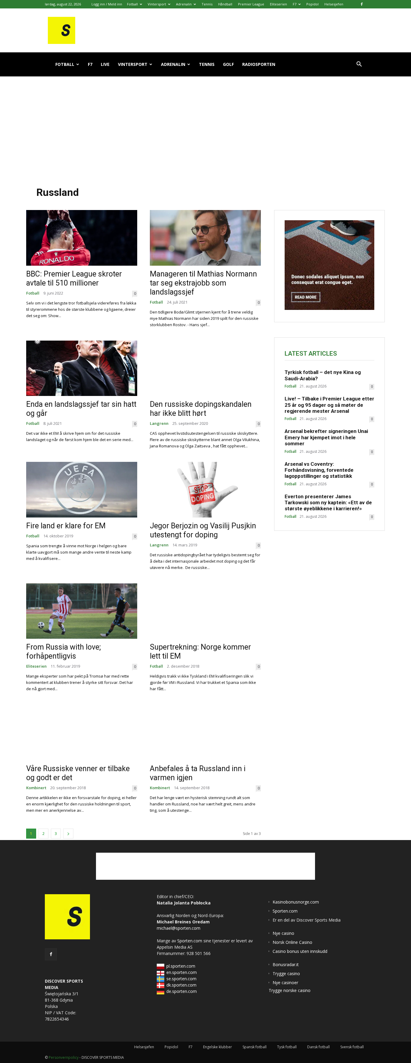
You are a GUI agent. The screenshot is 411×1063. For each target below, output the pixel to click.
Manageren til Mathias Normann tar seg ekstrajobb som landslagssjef (203, 283)
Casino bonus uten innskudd (300, 951)
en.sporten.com (181, 972)
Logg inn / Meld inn (106, 4)
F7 (294, 4)
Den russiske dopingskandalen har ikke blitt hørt (201, 409)
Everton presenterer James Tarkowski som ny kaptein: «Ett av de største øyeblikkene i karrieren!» (328, 502)
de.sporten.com (181, 991)
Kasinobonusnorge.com (296, 902)
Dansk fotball (318, 1046)
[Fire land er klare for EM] (81, 490)
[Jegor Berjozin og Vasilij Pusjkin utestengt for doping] (205, 490)
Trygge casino (286, 973)
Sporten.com (190, 941)
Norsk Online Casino (292, 942)
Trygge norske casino (290, 990)
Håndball (225, 4)
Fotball (132, 4)
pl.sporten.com (180, 966)
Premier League (251, 4)
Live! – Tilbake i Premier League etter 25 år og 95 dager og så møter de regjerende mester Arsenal (329, 405)
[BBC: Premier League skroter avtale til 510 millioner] (81, 238)
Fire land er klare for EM (66, 525)
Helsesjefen (333, 4)
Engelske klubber (217, 1046)
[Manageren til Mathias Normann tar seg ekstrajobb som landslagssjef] (205, 238)
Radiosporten (258, 64)
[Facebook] (361, 4)
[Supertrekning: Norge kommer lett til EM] (205, 611)
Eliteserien (278, 4)
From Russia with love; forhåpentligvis (63, 651)
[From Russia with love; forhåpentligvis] (81, 611)
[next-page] (68, 834)
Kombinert (36, 788)
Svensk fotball (352, 1046)
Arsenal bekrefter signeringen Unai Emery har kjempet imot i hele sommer (326, 437)
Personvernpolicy (64, 1057)
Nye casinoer (285, 982)
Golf (228, 64)
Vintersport (157, 4)
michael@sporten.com (178, 928)
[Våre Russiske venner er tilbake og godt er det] (81, 732)
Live (105, 64)
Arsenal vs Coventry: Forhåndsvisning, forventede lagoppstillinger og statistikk (319, 470)
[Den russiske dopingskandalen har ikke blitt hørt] (205, 368)
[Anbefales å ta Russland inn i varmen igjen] (205, 732)
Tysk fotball (287, 1046)
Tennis (207, 4)
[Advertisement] (205, 126)
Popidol (312, 4)
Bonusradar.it (286, 964)
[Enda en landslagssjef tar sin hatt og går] (81, 368)
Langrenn (159, 423)
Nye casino (283, 933)
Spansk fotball (255, 1046)
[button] (359, 65)
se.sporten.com (181, 978)
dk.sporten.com (181, 985)
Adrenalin (184, 4)
